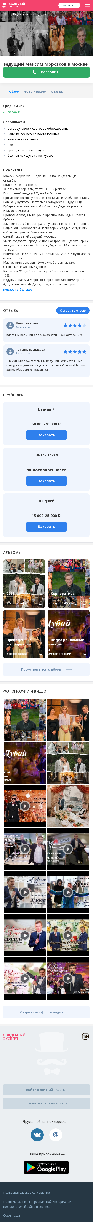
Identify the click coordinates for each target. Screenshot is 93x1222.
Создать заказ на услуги (46, 1103)
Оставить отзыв (73, 310)
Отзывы (57, 91)
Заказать (46, 435)
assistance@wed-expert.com (55, 1134)
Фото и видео (35, 91)
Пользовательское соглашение (26, 1192)
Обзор (14, 91)
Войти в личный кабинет (46, 1090)
